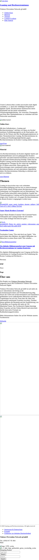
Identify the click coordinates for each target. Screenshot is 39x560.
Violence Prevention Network (21, 281)
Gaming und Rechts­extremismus (14, 5)
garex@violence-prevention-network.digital (19, 542)
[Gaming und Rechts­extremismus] (4, 1)
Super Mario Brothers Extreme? (12, 210)
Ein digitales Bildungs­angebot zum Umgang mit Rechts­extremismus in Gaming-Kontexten (17, 247)
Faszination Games (7, 230)
